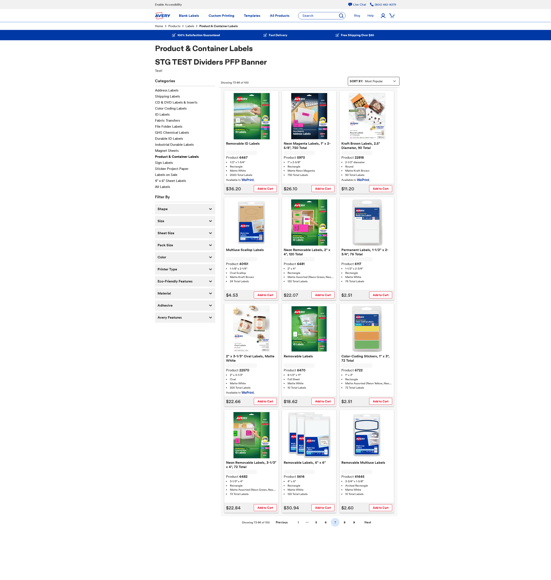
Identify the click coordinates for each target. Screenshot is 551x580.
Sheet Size (166, 233)
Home (159, 26)
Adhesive (165, 305)
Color (162, 257)
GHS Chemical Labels (172, 132)
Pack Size (165, 245)
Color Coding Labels (171, 108)
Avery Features (170, 317)
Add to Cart (265, 188)
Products (174, 26)
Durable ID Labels (169, 138)
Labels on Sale (166, 175)
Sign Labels (164, 163)
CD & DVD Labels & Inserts (176, 102)
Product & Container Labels (177, 157)
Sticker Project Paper (172, 169)
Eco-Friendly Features (175, 281)
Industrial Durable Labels (174, 145)
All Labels (162, 187)
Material (164, 293)
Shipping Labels (167, 96)
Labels (190, 26)
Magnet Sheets (167, 151)
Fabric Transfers (167, 120)
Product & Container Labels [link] (218, 26)
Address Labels (166, 90)
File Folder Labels (168, 126)
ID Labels (162, 114)
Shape (163, 209)
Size (161, 221)
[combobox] (373, 81)
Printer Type (167, 269)
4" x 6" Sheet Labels (170, 181)
